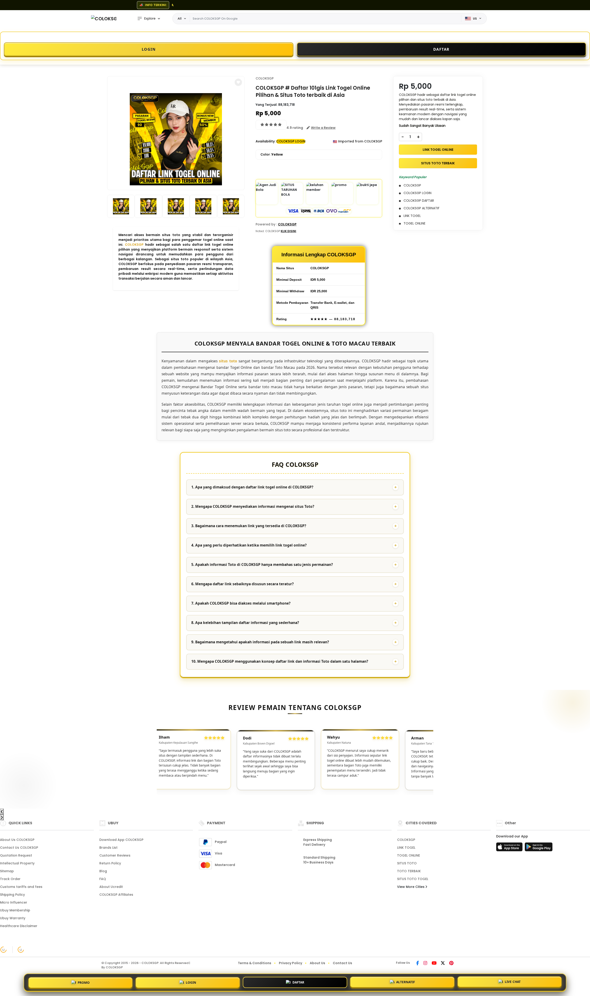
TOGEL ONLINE (408, 855)
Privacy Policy (290, 963)
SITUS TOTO (407, 863)
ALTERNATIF (405, 981)
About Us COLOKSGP (17, 839)
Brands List (108, 847)
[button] (238, 82)
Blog (103, 871)
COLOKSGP (134, 244)
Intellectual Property (17, 863)
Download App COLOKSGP (121, 839)
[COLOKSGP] (103, 18)
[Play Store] (538, 848)
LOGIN (191, 981)
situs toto (228, 361)
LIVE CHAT (513, 981)
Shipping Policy (12, 894)
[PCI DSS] (3, 949)
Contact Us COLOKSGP (19, 847)
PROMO (84, 982)
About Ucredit (111, 886)
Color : (271, 154)
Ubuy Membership (15, 910)
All (180, 18)
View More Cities (411, 886)
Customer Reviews (114, 855)
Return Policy (110, 863)
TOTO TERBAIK (409, 871)
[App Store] (510, 848)
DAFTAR (298, 981)
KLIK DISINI (288, 231)
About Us (317, 963)
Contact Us (342, 963)
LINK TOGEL (406, 847)
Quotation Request (16, 855)
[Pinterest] (451, 963)
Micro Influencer (13, 902)
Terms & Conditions (254, 963)
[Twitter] (443, 963)
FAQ (102, 879)
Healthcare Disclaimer (18, 926)
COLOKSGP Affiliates (116, 894)
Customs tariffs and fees (21, 886)
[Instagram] (425, 963)
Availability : (266, 141)
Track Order (10, 879)
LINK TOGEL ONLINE (438, 149)
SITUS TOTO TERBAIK (438, 163)
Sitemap (7, 871)
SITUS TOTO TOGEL (412, 879)
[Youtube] (434, 963)
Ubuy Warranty (12, 918)
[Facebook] (417, 963)
